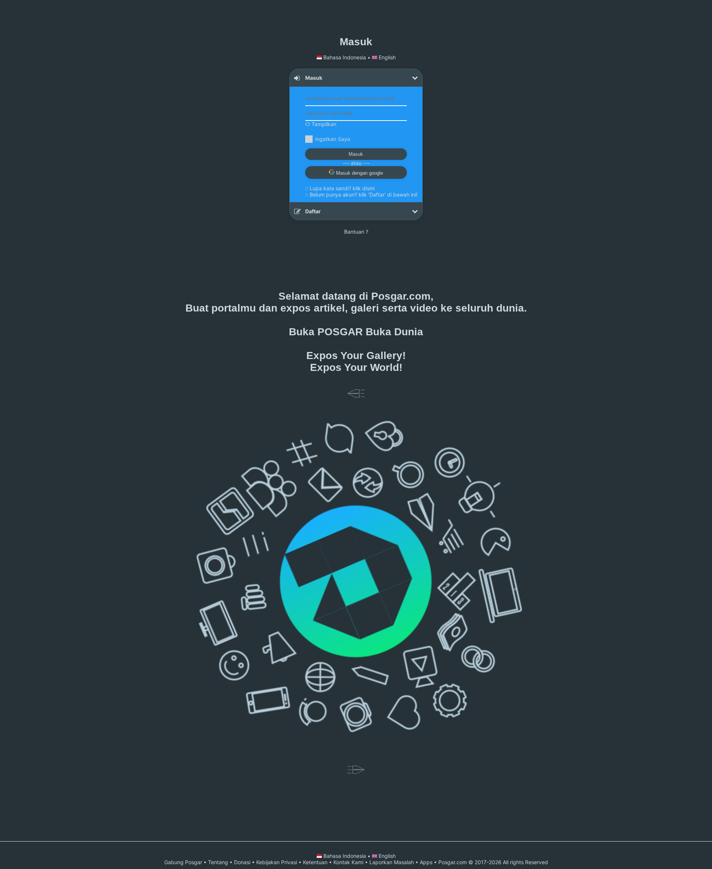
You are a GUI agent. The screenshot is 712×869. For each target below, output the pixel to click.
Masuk (356, 154)
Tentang (218, 862)
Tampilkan (323, 124)
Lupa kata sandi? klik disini (342, 188)
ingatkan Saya (332, 139)
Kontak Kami (348, 862)
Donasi (242, 862)
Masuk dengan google (358, 173)
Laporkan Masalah (391, 862)
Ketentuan (315, 862)
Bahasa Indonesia (344, 57)
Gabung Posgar (183, 862)
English (386, 57)
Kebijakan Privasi (276, 862)
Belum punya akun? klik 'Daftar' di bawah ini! (364, 194)
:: (340, 188)
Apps (426, 862)
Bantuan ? (356, 231)
